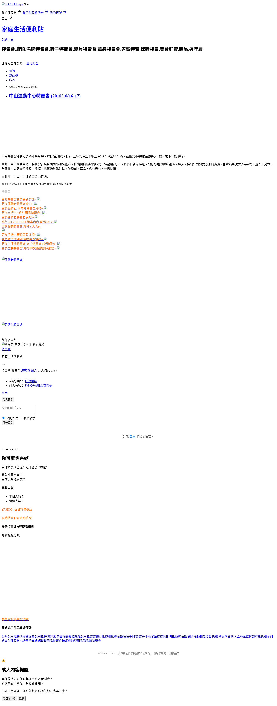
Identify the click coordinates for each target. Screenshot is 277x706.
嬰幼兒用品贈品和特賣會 (84, 640)
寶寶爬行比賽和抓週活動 (106, 636)
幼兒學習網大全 (229, 636)
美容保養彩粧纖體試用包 (73, 636)
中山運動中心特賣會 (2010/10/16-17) (45, 95)
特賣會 (6, 349)
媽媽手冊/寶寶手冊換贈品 (140, 636)
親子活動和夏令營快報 (203, 636)
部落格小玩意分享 (23, 640)
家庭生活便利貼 (23, 29)
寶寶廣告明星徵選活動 (172, 636)
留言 (34, 370)
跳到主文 (8, 39)
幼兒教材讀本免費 (252, 636)
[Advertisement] (25, 126)
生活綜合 (32, 63)
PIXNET (110, 653)
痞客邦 (25, 370)
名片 (12, 80)
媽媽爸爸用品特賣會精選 (51, 640)
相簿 (12, 71)
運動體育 (31, 381)
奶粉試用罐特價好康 (15, 636)
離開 (21, 698)
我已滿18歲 (9, 698)
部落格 (13, 75)
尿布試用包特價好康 (42, 636)
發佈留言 (8, 422)
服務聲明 (174, 653)
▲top (5, 392)
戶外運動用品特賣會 (38, 385)
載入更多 (8, 399)
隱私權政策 (160, 653)
